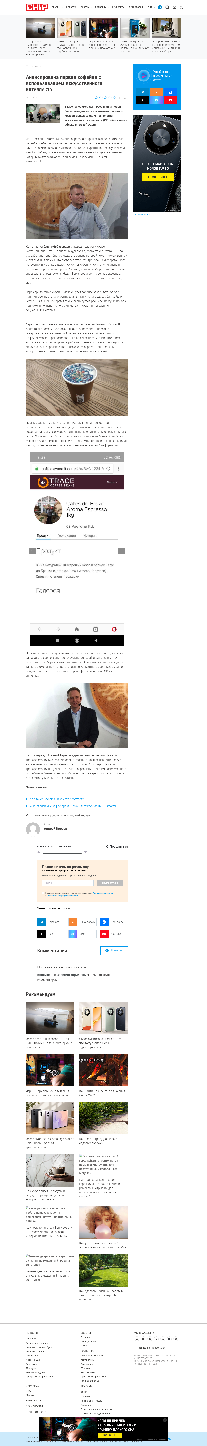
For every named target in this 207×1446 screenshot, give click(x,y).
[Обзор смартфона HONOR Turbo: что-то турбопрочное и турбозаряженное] (103, 1018)
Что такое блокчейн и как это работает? (57, 799)
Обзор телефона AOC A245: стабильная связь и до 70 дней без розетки (134, 46)
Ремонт (84, 1345)
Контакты (176, 214)
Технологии (136, 7)
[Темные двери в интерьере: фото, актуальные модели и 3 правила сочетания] (50, 1260)
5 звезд (114, 98)
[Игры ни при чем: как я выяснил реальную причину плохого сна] (50, 1070)
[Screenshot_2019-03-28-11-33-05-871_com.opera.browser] (77, 549)
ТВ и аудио (31, 1368)
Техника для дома (35, 1372)
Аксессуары (32, 1364)
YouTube (116, 933)
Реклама (87, 1386)
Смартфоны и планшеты (39, 1343)
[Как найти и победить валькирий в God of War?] (103, 1070)
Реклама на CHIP (142, 214)
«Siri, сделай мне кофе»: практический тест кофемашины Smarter (73, 806)
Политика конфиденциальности (98, 1413)
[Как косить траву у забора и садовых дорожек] (103, 1118)
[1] (39, 852)
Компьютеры (87, 1360)
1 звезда (96, 98)
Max (82, 933)
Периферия (32, 1355)
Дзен (51, 933)
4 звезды (110, 98)
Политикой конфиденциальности (62, 896)
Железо (30, 1395)
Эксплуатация (88, 1341)
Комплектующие (35, 1351)
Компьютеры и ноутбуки (39, 1347)
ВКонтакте (117, 921)
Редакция (86, 1405)
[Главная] (27, 66)
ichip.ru (85, 1392)
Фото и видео (33, 1360)
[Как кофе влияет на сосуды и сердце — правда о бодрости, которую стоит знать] (50, 1170)
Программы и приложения (40, 1376)
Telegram (53, 921)
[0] (85, 852)
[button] (121, 551)
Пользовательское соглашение (97, 1409)
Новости (71, 7)
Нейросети (118, 7)
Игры (29, 1391)
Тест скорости (36, 1412)
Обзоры (56, 7)
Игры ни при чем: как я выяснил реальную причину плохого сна (102, 45)
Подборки (100, 7)
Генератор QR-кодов (91, 1401)
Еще (150, 7)
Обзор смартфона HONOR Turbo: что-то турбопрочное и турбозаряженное (70, 46)
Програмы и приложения (94, 1376)
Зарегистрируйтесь (71, 975)
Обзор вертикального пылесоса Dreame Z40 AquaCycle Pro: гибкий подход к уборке (166, 46)
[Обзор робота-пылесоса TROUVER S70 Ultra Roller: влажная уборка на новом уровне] (50, 1018)
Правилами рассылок (103, 893)
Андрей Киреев (55, 829)
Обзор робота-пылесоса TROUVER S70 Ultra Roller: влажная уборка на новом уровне (38, 48)
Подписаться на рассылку (151, 1347)
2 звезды (101, 98)
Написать (117, 950)
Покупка (85, 1337)
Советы (85, 7)
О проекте (86, 1396)
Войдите (43, 975)
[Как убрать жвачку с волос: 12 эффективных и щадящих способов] (103, 1222)
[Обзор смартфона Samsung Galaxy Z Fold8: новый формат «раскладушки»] (50, 1118)
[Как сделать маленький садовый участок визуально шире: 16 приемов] (103, 1270)
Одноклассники (88, 921)
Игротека (32, 1386)
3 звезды (105, 98)
